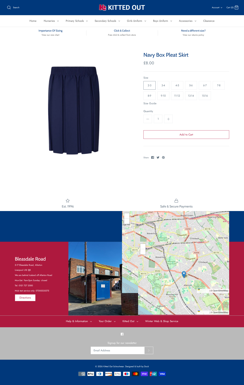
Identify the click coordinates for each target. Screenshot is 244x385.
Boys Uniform (161, 21)
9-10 (163, 96)
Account (215, 7)
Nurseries (50, 21)
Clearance (209, 21)
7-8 (218, 85)
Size (145, 78)
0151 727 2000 (26, 285)
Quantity (148, 111)
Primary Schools (75, 21)
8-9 (149, 96)
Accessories (186, 21)
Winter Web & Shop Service (161, 321)
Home (32, 21)
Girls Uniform (135, 21)
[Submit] (149, 350)
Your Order (106, 321)
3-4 (163, 85)
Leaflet (205, 290)
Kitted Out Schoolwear (113, 366)
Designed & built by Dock (137, 366)
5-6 (191, 85)
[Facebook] (122, 334)
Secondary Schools (106, 21)
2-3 (149, 85)
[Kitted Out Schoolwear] (122, 8)
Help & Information (77, 321)
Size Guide (149, 103)
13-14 (191, 96)
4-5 (177, 85)
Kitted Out (129, 321)
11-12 (177, 96)
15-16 (205, 96)
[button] (175, 248)
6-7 (205, 85)
